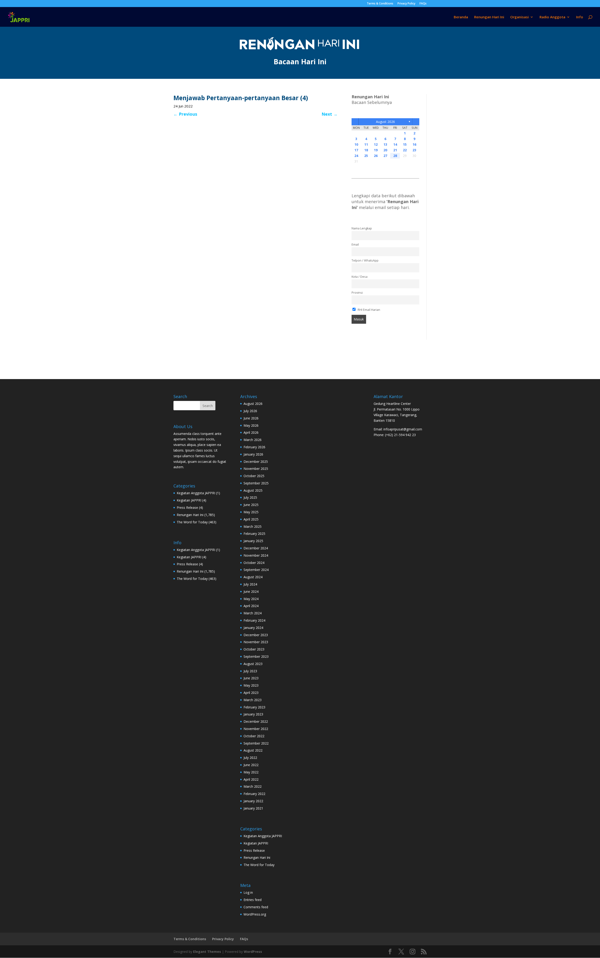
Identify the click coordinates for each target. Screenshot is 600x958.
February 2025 (254, 533)
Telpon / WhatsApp (365, 260)
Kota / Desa (360, 277)
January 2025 (253, 541)
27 (385, 155)
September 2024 (256, 569)
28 (395, 155)
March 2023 (253, 700)
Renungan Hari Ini (489, 17)
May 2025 (251, 512)
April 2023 (251, 692)
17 (356, 150)
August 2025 (253, 490)
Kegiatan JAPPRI (189, 500)
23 (414, 150)
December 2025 (256, 461)
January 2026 (253, 454)
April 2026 (251, 432)
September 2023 (256, 656)
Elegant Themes (207, 951)
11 (366, 144)
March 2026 (253, 439)
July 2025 (250, 497)
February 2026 (254, 447)
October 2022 (254, 736)
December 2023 (256, 635)
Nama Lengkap (362, 228)
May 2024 (251, 599)
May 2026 (251, 425)
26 (376, 155)
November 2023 (256, 642)
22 (405, 150)
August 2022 (253, 750)
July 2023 (250, 671)
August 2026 (385, 121)
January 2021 (253, 808)
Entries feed (253, 899)
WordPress (253, 951)
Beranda (461, 17)
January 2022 (253, 801)
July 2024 (250, 584)
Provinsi (357, 293)
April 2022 (251, 779)
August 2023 (253, 663)
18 (366, 150)
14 (395, 144)
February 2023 (254, 707)
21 (395, 150)
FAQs (423, 3)
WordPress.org (255, 914)
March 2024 (253, 613)
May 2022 (251, 772)
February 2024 (254, 620)
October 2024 (254, 562)
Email (355, 245)
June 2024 (251, 591)
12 (376, 144)
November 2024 (256, 555)
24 (356, 155)
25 (366, 155)
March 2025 (253, 526)
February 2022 (254, 793)
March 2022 (253, 786)
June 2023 (251, 678)
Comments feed (256, 907)
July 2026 (250, 411)
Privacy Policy (406, 3)
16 (414, 144)
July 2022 (250, 757)
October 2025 (254, 476)
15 (405, 144)
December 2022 (256, 721)
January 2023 (253, 714)
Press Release (187, 507)
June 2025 (251, 504)
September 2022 (256, 743)
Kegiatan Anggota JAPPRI (196, 493)
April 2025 (251, 519)
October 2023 (254, 649)
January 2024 (253, 627)
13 (385, 144)
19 (376, 150)
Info (579, 17)
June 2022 (251, 765)
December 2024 (256, 548)
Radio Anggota (552, 17)
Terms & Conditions (380, 3)
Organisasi (519, 17)
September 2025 (256, 483)
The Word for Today (192, 522)
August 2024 (253, 577)
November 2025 (256, 468)
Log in (248, 892)
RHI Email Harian (368, 310)
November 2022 (256, 728)
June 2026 (251, 418)
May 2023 (251, 685)
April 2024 (251, 606)
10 (356, 144)
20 (385, 150)
